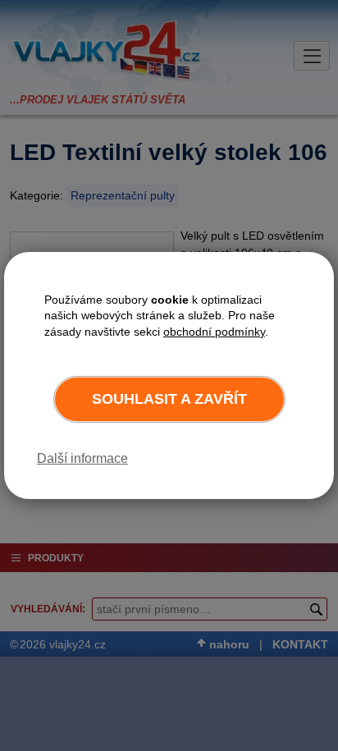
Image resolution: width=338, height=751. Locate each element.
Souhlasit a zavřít (169, 399)
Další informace (82, 458)
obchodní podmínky (214, 331)
